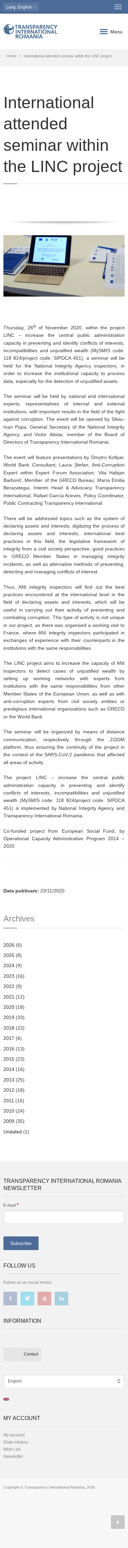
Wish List (11, 1449)
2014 (8, 1069)
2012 (8, 1090)
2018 (8, 1028)
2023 (8, 976)
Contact (31, 1354)
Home (12, 56)
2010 (8, 1111)
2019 (8, 1017)
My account (14, 1435)
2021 (8, 997)
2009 (8, 1121)
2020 (8, 1007)
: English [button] (19, 7)
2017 (8, 1038)
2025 (8, 955)
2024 (8, 965)
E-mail (10, 1205)
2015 (8, 1059)
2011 (8, 1100)
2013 (8, 1080)
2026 (8, 945)
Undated (12, 1131)
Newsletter (13, 1456)
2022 (8, 986)
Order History (15, 1442)
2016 (8, 1048)
